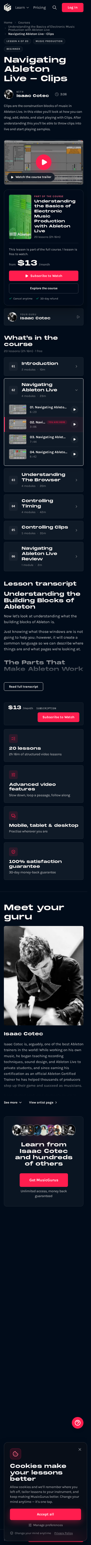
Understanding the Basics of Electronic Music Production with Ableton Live (41, 28)
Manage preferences (48, 1525)
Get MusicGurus (43, 1180)
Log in (73, 7)
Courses (24, 22)
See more (10, 1102)
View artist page (41, 1102)
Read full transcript (23, 686)
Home (8, 22)
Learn (20, 7)
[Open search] (54, 7)
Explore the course (44, 288)
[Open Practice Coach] (77, 1423)
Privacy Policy (63, 1533)
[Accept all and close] (79, 1449)
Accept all (45, 1514)
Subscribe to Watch (46, 276)
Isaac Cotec (33, 96)
